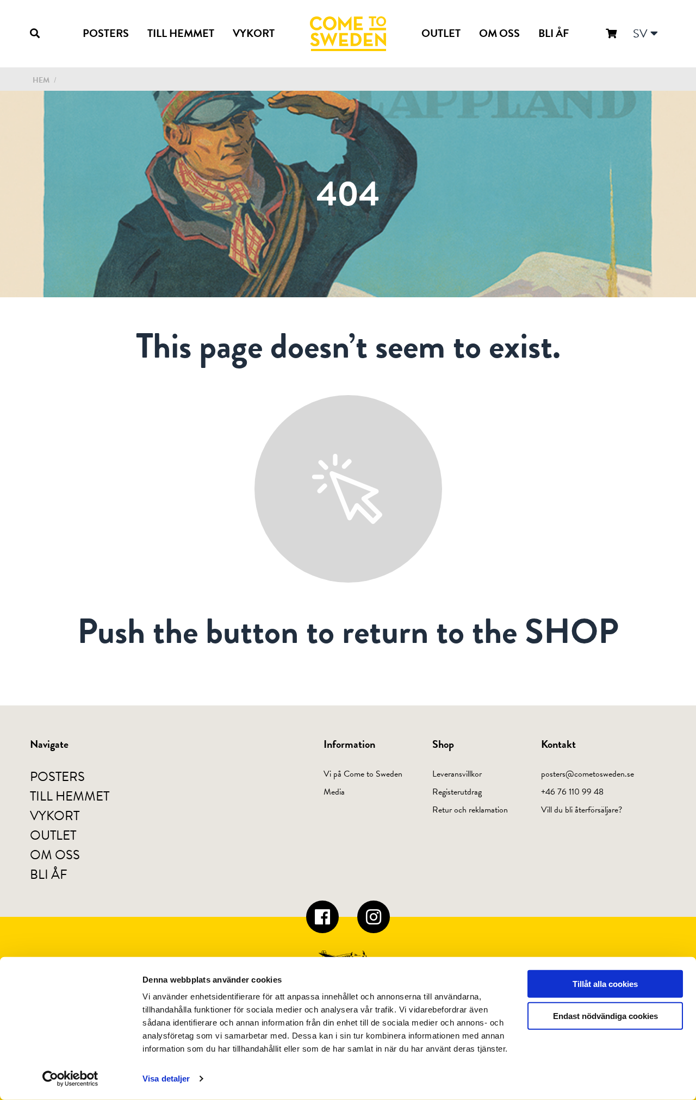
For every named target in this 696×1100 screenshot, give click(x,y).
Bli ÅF (553, 33)
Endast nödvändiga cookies (605, 1016)
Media (334, 791)
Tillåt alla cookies (605, 984)
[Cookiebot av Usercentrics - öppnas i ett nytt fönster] (70, 1079)
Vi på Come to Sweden (363, 773)
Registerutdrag (457, 791)
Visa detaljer (166, 1078)
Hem (41, 80)
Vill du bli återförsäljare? (581, 809)
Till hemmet (180, 33)
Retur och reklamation (470, 809)
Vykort (254, 33)
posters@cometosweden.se (587, 773)
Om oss (499, 33)
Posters (106, 33)
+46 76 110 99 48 (572, 791)
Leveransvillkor (457, 773)
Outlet (441, 33)
